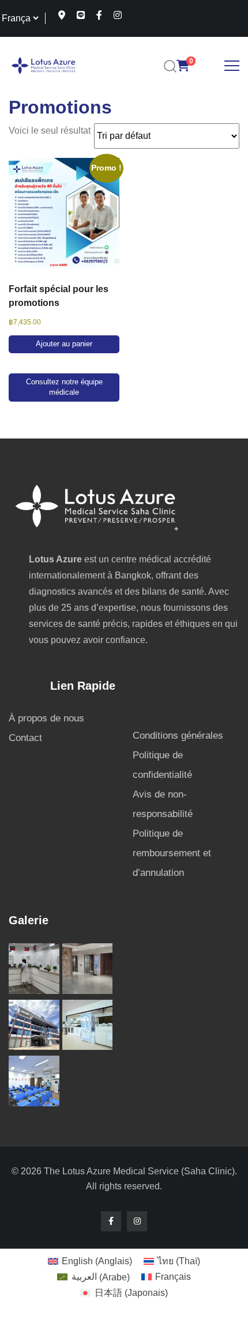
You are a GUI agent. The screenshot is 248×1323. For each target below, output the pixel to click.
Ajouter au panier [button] (64, 344)
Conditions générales (178, 735)
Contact (25, 737)
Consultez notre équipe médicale (64, 387)
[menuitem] (90, 1261)
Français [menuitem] (173, 1277)
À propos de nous (46, 718)
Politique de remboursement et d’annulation (172, 853)
